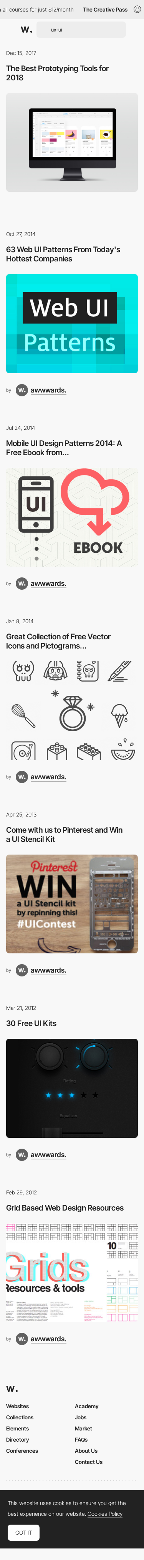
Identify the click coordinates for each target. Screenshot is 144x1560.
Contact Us (89, 1462)
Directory (17, 1439)
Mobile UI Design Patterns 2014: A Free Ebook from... (64, 448)
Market (83, 1428)
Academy (87, 1406)
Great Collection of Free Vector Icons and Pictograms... (58, 641)
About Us (86, 1450)
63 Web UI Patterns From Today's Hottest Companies (63, 254)
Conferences (22, 1450)
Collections (19, 1417)
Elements (17, 1428)
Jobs (80, 1417)
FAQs (81, 1439)
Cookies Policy (105, 1514)
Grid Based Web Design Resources (65, 1207)
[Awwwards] (26, 30)
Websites (17, 1406)
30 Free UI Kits (31, 1023)
